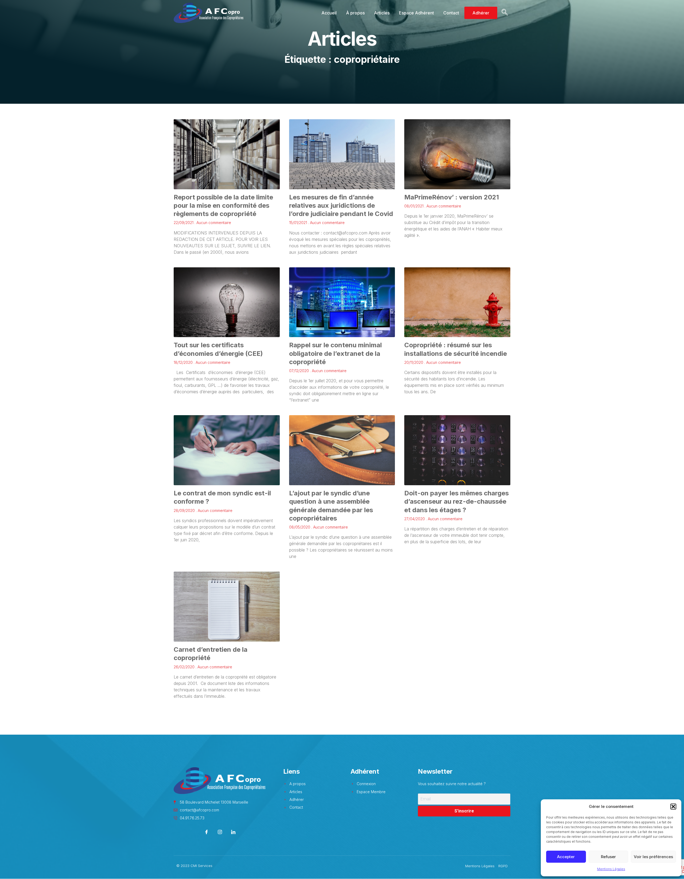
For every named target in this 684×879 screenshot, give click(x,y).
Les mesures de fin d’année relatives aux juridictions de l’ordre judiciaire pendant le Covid (341, 205)
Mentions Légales (611, 869)
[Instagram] (220, 832)
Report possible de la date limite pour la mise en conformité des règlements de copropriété (223, 205)
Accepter (566, 856)
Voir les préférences (653, 856)
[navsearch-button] (504, 13)
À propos (355, 13)
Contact (451, 13)
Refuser (608, 856)
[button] (673, 806)
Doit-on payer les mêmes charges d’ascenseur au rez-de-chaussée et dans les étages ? (456, 501)
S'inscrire (464, 811)
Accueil (329, 13)
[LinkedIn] (233, 832)
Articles (382, 13)
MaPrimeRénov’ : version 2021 (451, 197)
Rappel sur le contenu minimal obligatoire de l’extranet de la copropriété (335, 353)
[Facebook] (206, 832)
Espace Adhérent (416, 13)
